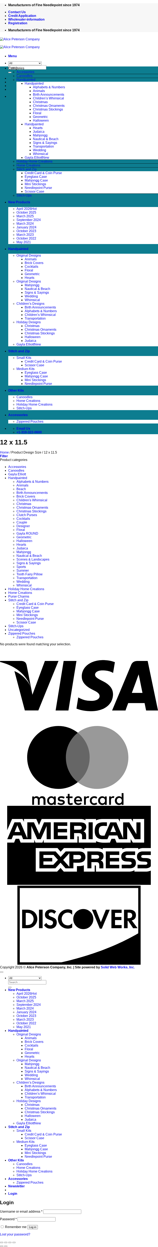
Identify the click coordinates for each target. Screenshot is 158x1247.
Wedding (39, 150)
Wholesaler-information (26, 19)
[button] (12, 56)
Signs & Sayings (45, 142)
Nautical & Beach (45, 139)
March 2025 (25, 216)
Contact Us (17, 12)
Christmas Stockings (48, 109)
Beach (21, 489)
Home (4, 452)
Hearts (38, 128)
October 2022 (26, 238)
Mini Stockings (35, 184)
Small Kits (23, 357)
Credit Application (22, 15)
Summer (22, 570)
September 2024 (28, 220)
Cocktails (31, 266)
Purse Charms (18, 596)
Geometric (40, 117)
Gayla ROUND (27, 533)
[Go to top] (1, 972)
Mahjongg (40, 135)
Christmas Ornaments (49, 105)
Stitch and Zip (26, 169)
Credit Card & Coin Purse (43, 173)
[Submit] (10, 72)
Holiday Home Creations (34, 161)
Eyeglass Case (36, 176)
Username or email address (21, 1211)
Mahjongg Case (36, 180)
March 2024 (25, 223)
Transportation (43, 146)
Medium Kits (25, 369)
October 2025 (26, 212)
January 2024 (26, 227)
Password (8, 1219)
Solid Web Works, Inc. (118, 967)
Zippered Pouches (29, 421)
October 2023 (26, 231)
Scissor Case (34, 191)
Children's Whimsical (31, 500)
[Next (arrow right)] (5, 1246)
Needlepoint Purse (38, 188)
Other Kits (16, 390)
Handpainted (25, 79)
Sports (21, 567)
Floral (37, 113)
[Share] (10, 1242)
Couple (21, 522)
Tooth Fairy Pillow (29, 574)
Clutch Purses (26, 515)
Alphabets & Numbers (49, 87)
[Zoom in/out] (1, 1242)
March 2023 (25, 234)
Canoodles (24, 76)
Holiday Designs (28, 322)
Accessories (25, 72)
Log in (32, 1227)
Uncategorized (19, 630)
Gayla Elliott (33, 157)
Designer (23, 526)
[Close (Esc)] (14, 1242)
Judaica (38, 131)
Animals (39, 91)
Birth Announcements (48, 94)
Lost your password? (15, 1234)
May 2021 (23, 242)
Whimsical (40, 154)
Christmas (40, 102)
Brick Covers (34, 263)
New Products (19, 202)
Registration (17, 23)
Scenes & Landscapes (32, 559)
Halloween (41, 120)
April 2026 (23, 209)
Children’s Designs (30, 303)
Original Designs (28, 255)
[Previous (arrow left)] (1, 1246)
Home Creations (28, 165)
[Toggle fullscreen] (5, 1242)
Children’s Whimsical (48, 98)
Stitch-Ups (24, 195)
